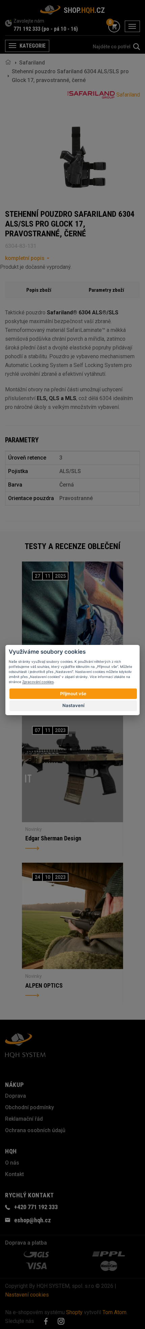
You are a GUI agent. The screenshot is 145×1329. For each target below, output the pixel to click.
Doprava (15, 1096)
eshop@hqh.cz (32, 1220)
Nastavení (73, 705)
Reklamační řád (24, 1119)
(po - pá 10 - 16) (59, 29)
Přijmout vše (73, 693)
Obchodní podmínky (29, 1107)
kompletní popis (25, 258)
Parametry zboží (106, 290)
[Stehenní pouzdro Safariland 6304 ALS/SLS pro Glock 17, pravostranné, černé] (82, 157)
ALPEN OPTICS (44, 985)
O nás (12, 1162)
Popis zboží (38, 290)
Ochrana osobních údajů (35, 1130)
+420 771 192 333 (36, 1206)
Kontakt (14, 1174)
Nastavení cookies (27, 1295)
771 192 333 (26, 29)
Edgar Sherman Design (53, 838)
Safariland (32, 62)
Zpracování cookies (38, 682)
